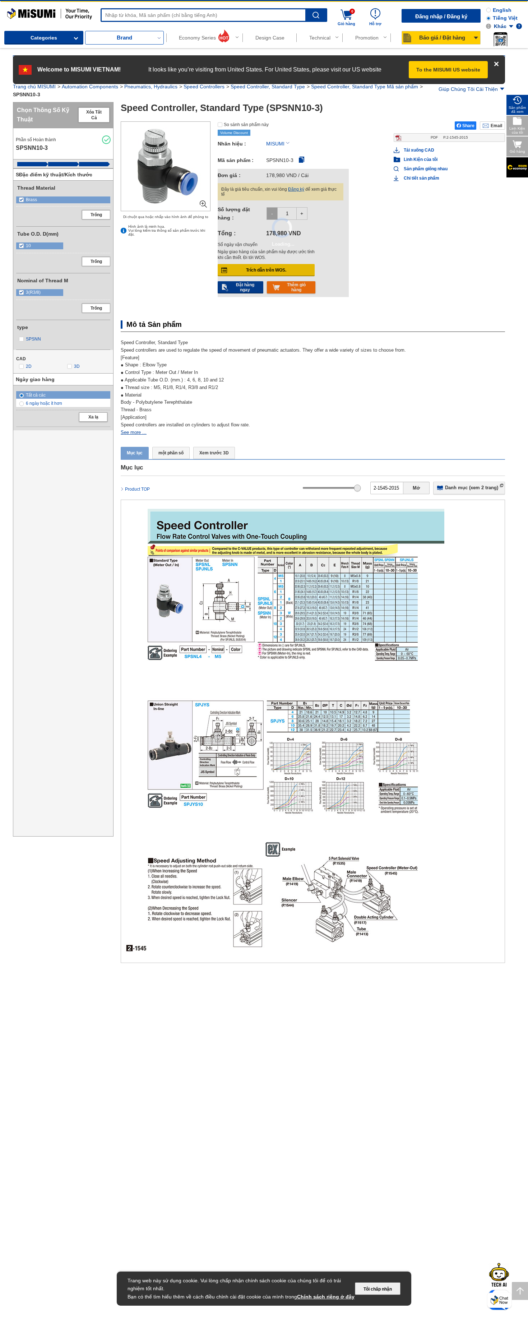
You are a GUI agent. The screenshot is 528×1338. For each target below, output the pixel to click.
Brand (124, 37)
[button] (500, 39)
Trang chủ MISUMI (34, 86)
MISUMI (275, 144)
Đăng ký (296, 189)
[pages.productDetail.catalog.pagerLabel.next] (497, 948)
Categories (44, 38)
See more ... (134, 432)
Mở (416, 488)
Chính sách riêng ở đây (326, 1297)
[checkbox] (63, 199)
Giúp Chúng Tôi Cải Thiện (468, 89)
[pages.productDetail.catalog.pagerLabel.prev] (128, 948)
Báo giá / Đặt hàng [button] (442, 37)
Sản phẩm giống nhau (423, 168)
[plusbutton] (301, 213)
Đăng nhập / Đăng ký (441, 16)
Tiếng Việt (505, 18)
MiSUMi (13, 11)
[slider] (357, 488)
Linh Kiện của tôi (420, 159)
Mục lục (135, 452)
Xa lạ (93, 417)
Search (316, 15)
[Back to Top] (520, 1291)
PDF (449, 137)
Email (496, 125)
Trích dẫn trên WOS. (266, 270)
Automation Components (90, 86)
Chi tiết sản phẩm (421, 178)
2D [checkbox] (29, 366)
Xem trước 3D (214, 452)
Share (468, 125)
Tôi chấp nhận (377, 1289)
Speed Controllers (204, 86)
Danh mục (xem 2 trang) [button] (471, 487)
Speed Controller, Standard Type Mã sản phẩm (364, 86)
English (502, 10)
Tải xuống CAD (419, 150)
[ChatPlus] (499, 1301)
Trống (96, 214)
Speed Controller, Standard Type (268, 86)
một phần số (171, 452)
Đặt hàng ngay (245, 287)
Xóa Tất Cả (94, 115)
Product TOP (137, 489)
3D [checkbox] (77, 366)
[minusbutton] (272, 213)
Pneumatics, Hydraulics (150, 86)
